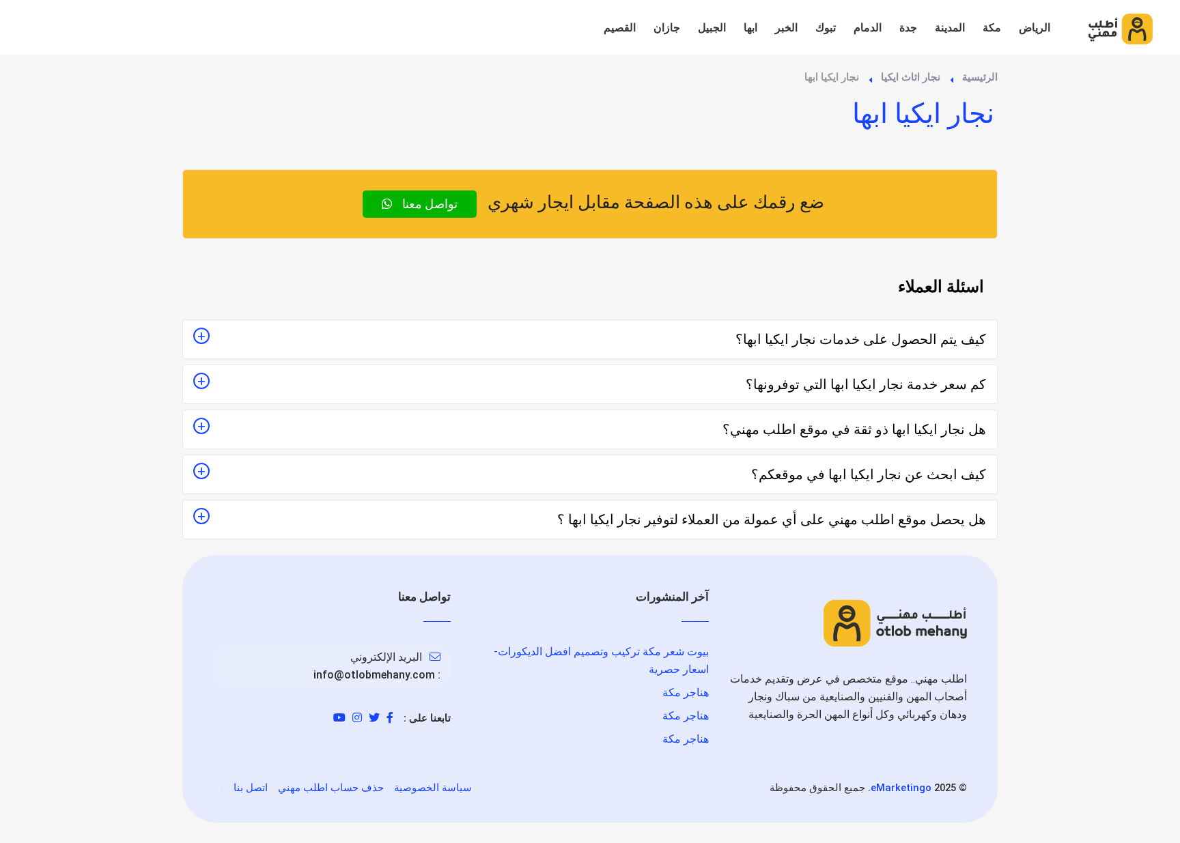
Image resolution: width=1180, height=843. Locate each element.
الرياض (1034, 27)
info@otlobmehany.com (374, 674)
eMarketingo (901, 788)
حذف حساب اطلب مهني (331, 788)
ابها (750, 27)
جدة (908, 27)
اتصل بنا (251, 788)
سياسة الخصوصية (433, 788)
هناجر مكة (685, 692)
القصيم (620, 27)
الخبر (786, 27)
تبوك (825, 27)
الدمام (868, 27)
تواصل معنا (428, 204)
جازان (667, 27)
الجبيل (712, 27)
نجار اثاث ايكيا (910, 77)
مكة (992, 27)
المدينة (950, 27)
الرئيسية (980, 77)
